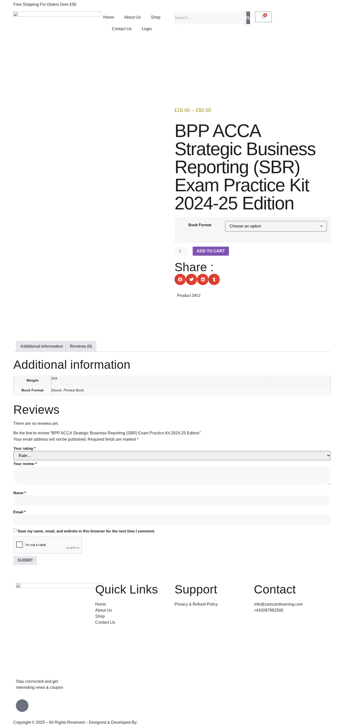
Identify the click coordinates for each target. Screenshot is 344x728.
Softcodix (147, 722)
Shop (155, 17)
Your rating (24, 448)
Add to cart (211, 251)
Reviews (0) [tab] (81, 346)
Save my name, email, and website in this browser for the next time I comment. (86, 531)
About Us (132, 17)
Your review (25, 464)
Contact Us (122, 29)
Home (108, 17)
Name (19, 493)
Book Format (199, 225)
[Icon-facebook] (22, 705)
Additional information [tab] (41, 346)
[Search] (248, 18)
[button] (180, 279)
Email (19, 512)
